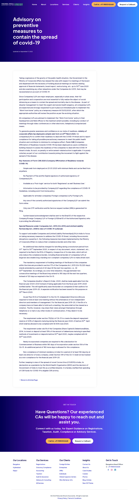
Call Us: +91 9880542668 (103, 4)
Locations (54, 4)
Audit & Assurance (42, 477)
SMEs (61, 470)
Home (34, 4)
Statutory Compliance (43, 467)
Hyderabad (17, 467)
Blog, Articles (87, 480)
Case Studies (87, 470)
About (43, 4)
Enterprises (63, 467)
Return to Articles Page (29, 380)
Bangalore (16, 464)
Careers (85, 474)
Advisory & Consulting (43, 480)
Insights (86, 4)
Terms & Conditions (74, 498)
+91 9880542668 (114, 467)
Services (65, 4)
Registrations (40, 464)
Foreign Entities (64, 464)
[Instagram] (112, 470)
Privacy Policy (62, 498)
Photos (85, 477)
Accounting (40, 470)
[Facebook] (108, 470)
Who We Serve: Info (66, 480)
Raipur (15, 470)
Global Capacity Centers (67, 477)
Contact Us (86, 464)
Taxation (39, 474)
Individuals (62, 474)
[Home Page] (12, 4)
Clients (76, 4)
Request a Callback (127, 4)
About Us (86, 467)
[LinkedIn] (115, 470)
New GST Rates (88, 483)
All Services (40, 483)
